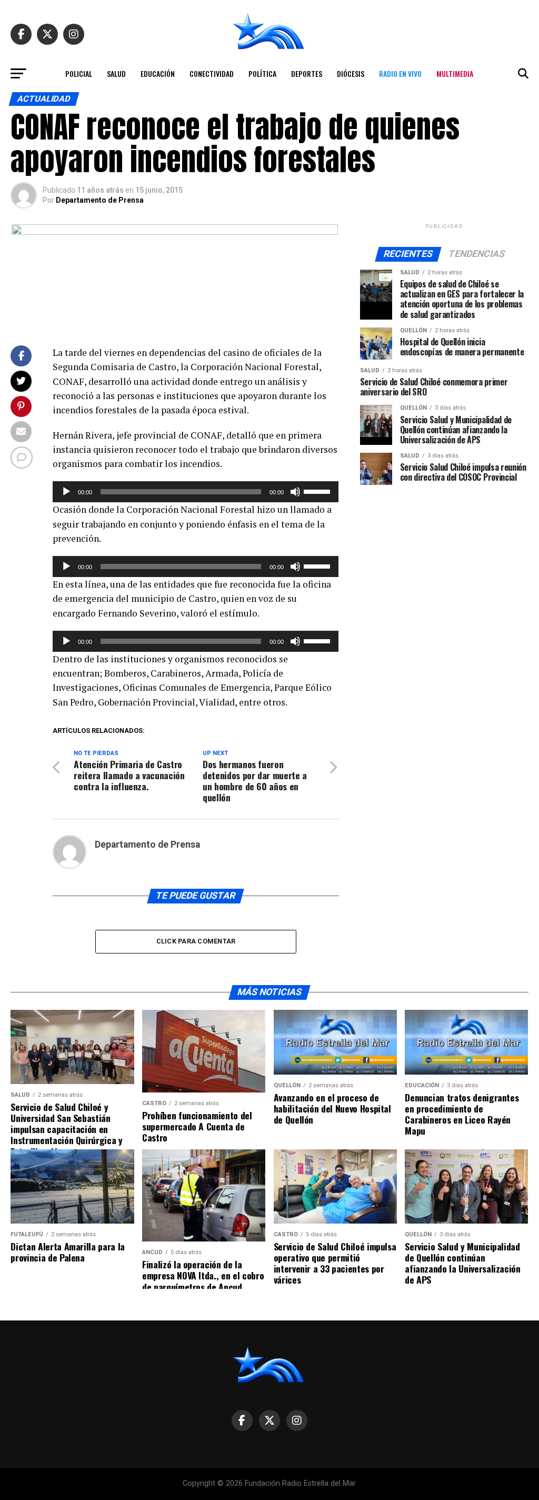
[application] (195, 491)
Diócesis (350, 73)
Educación (158, 73)
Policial (78, 73)
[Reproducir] (66, 491)
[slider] (318, 490)
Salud (116, 73)
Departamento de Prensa (100, 200)
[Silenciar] (295, 491)
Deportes (306, 73)
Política (262, 73)
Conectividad (211, 73)
